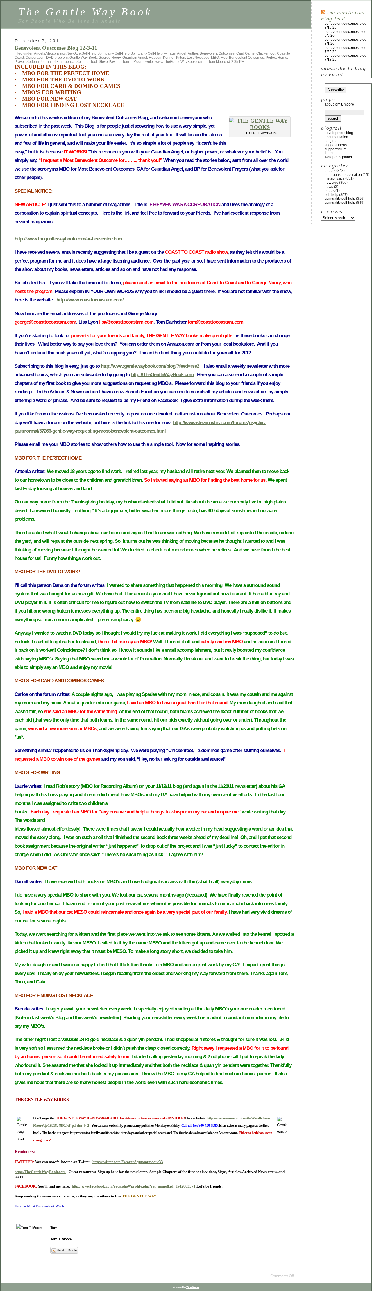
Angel (181, 53)
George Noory (110, 58)
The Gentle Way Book (85, 12)
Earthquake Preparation (343, 175)
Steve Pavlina (110, 62)
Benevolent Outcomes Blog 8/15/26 (345, 26)
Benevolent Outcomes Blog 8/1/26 (345, 42)
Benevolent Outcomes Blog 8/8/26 (345, 34)
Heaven (155, 58)
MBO (215, 58)
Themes (330, 153)
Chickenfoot (265, 53)
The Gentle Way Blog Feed (343, 16)
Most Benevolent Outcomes (242, 58)
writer (149, 62)
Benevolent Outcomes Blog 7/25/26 (345, 50)
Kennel (168, 58)
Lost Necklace (198, 58)
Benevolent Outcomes (217, 53)
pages (330, 191)
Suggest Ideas (336, 145)
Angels (39, 53)
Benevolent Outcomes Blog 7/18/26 (345, 57)
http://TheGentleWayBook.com (162, 374)
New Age (74, 53)
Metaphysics (56, 53)
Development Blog (339, 133)
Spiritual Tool (86, 62)
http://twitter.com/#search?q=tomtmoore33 (127, 1162)
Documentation (336, 137)
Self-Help (89, 53)
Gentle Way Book (83, 58)
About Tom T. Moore (339, 104)
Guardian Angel (134, 58)
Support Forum (335, 149)
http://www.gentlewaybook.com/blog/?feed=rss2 (150, 366)
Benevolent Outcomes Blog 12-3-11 (56, 48)
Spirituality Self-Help (113, 53)
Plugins (330, 141)
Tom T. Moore (133, 62)
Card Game (245, 53)
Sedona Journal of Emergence (50, 62)
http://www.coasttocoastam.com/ (90, 300)
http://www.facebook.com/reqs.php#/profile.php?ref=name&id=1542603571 (134, 1186)
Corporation (35, 58)
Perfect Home (276, 58)
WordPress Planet (338, 157)
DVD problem (57, 58)
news (329, 187)
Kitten (180, 58)
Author (193, 53)
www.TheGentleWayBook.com (179, 62)
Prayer (20, 62)
